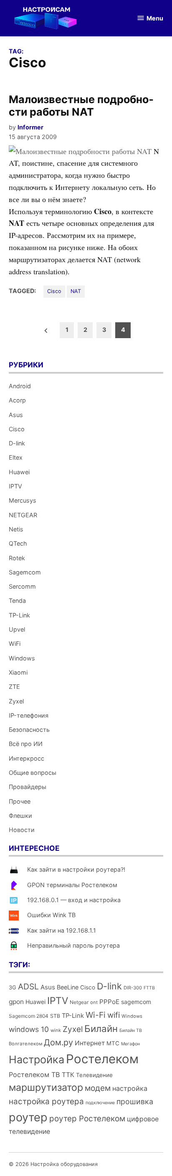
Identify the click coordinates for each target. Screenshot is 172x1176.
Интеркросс (26, 758)
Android (20, 385)
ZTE (14, 686)
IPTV (15, 486)
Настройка (36, 1059)
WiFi (14, 643)
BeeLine (67, 987)
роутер (28, 1117)
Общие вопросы (32, 772)
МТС (112, 1043)
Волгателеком (25, 1044)
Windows (22, 658)
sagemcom (136, 1001)
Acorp (17, 400)
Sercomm (22, 586)
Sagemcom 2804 (28, 1016)
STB (55, 1016)
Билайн (101, 1028)
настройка (129, 1088)
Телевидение (94, 1075)
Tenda (17, 600)
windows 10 (29, 1029)
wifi (113, 1015)
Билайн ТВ (130, 1030)
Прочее (19, 801)
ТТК (68, 1075)
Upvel (17, 629)
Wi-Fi (96, 1015)
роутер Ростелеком (87, 1118)
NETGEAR (23, 514)
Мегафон (130, 1044)
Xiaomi (18, 672)
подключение (100, 1102)
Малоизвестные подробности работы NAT (81, 105)
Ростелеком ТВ (34, 1074)
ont (94, 1002)
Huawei (19, 471)
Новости (22, 829)
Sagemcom (25, 572)
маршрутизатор (46, 1087)
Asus (16, 414)
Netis (16, 529)
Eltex (16, 457)
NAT (76, 291)
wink (56, 1030)
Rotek (17, 557)
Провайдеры (27, 786)
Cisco (54, 291)
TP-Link (19, 615)
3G (12, 987)
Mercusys (22, 500)
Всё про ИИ (26, 743)
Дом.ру (58, 1042)
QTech (18, 543)
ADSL (28, 986)
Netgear (79, 1002)
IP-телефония (28, 715)
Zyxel (16, 701)
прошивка (134, 1101)
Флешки (20, 815)
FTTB (149, 988)
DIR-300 (133, 988)
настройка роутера (46, 1101)
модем (98, 1088)
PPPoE (109, 1002)
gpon (16, 1002)
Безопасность (29, 729)
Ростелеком (102, 1059)
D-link (17, 443)
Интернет (90, 1043)
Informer (30, 127)
